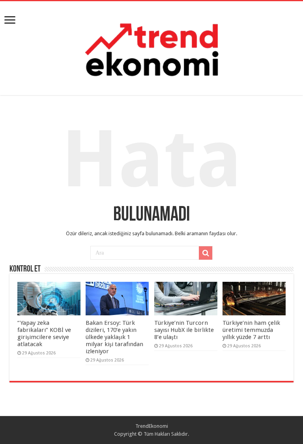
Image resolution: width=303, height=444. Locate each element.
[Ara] (205, 253)
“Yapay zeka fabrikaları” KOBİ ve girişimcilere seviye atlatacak (44, 333)
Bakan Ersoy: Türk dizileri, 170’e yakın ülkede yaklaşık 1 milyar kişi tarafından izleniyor (114, 337)
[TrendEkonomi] (151, 46)
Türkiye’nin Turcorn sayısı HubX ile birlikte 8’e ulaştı (184, 330)
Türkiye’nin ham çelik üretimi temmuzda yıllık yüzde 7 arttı (251, 330)
